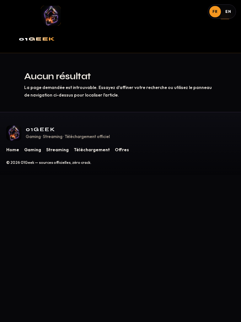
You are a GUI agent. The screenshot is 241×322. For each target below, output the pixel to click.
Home (12, 150)
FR (215, 11)
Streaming (57, 150)
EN (228, 11)
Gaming (32, 150)
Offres (122, 150)
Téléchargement (92, 150)
